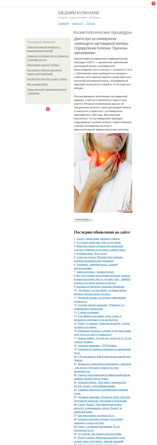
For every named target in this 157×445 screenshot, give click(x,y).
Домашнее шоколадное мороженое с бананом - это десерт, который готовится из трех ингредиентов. (102, 367)
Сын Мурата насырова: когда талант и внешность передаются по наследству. (97, 317)
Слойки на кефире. (89, 312)
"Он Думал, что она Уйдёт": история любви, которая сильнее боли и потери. (100, 292)
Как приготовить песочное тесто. (96, 415)
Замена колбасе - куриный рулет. (95, 272)
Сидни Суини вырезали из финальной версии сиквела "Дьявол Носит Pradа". (102, 376)
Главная (63, 23)
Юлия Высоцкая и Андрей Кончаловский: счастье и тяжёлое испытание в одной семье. (100, 248)
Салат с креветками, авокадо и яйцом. (98, 238)
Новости (77, 23)
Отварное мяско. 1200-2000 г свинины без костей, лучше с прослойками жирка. (100, 384)
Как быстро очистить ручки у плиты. (47, 79)
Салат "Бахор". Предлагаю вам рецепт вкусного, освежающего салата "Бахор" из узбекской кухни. (98, 408)
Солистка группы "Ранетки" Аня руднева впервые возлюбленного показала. (98, 259)
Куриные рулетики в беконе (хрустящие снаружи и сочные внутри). (98, 421)
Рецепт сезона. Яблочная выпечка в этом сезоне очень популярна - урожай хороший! (99, 439)
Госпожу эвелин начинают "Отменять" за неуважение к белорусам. (99, 306)
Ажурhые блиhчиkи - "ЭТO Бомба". (97, 345)
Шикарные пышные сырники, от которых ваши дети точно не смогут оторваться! (102, 332)
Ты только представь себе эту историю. (99, 242)
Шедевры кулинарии (78, 12)
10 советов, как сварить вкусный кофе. (100, 434)
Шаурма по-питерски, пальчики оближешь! (101, 286)
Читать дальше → (83, 219)
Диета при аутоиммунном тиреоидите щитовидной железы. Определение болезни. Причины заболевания (101, 45)
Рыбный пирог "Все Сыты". (92, 253)
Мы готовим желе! (37, 84)
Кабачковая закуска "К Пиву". (43, 65)
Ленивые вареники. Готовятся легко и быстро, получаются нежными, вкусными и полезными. (102, 398)
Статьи (90, 23)
